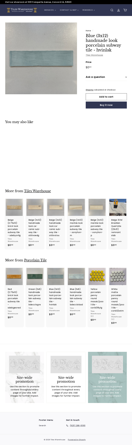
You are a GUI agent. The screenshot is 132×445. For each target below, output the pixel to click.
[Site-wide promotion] (24, 364)
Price (89, 62)
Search (42, 425)
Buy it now (106, 105)
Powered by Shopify (77, 439)
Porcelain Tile (35, 260)
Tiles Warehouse (94, 55)
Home (88, 31)
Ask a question (95, 77)
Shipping (89, 90)
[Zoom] (41, 58)
